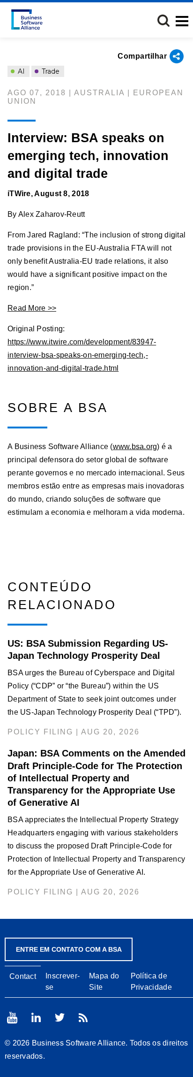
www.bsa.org (135, 447)
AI (20, 71)
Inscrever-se (62, 981)
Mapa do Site (104, 981)
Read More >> (31, 308)
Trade (49, 71)
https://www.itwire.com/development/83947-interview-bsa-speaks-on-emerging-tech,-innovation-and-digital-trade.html (81, 355)
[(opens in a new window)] (12, 1017)
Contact (22, 976)
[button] (163, 21)
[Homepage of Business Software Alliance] (27, 19)
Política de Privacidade (151, 981)
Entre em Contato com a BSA (69, 949)
